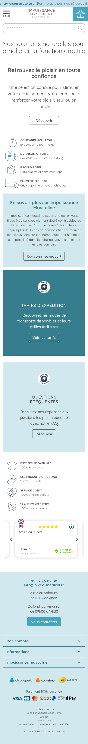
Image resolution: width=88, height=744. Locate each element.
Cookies (44, 716)
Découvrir (44, 120)
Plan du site (44, 720)
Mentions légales (44, 709)
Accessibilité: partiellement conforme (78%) (44, 724)
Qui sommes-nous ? (44, 256)
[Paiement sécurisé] (44, 698)
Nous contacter (44, 622)
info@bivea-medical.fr (44, 585)
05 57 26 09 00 (44, 581)
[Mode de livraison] (44, 680)
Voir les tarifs (44, 337)
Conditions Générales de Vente (44, 712)
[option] (44, 96)
